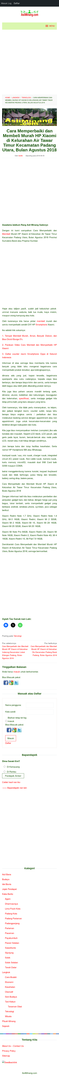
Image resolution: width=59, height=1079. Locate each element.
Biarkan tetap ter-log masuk (17, 719)
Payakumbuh (11, 937)
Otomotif (9, 991)
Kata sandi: (10, 711)
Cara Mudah (11, 977)
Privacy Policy (9, 1050)
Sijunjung (9, 952)
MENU (52, 26)
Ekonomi (9, 981)
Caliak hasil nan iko (11, 782)
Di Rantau (11, 771)
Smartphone (41, 324)
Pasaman (9, 933)
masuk (16, 671)
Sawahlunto (10, 947)
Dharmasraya (11, 903)
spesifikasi (24, 398)
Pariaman (9, 928)
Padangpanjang (12, 923)
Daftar (8, 742)
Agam (8, 898)
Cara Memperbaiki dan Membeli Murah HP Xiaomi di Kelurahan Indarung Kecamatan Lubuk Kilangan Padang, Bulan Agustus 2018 (15, 651)
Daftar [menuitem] (17, 3)
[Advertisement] (29, 62)
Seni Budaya (11, 996)
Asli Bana (6, 874)
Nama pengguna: (13, 704)
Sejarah (5, 1025)
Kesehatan (10, 986)
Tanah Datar (10, 967)
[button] (6, 682)
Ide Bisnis (6, 884)
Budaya (5, 879)
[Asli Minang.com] (29, 12)
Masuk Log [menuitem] (6, 3)
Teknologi (17, 635)
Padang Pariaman (13, 918)
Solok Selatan (11, 962)
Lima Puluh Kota (12, 908)
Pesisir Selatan (12, 942)
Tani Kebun (10, 1001)
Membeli (6, 233)
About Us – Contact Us (13, 1045)
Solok (7, 957)
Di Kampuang (13, 766)
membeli (41, 320)
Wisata (8, 1016)
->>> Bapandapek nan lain (14, 787)
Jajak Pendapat (9, 888)
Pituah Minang (8, 1021)
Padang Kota (11, 913)
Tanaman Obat (15, 1006)
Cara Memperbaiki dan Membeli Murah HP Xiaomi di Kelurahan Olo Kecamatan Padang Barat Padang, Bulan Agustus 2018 (44, 649)
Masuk (10, 738)
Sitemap (6, 1055)
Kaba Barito (7, 893)
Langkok (6, 972)
